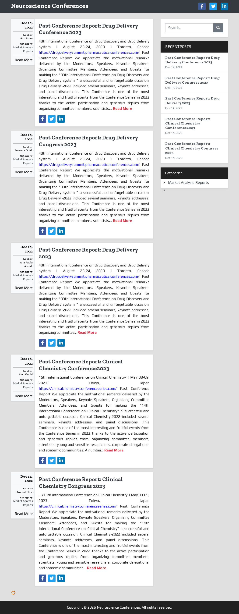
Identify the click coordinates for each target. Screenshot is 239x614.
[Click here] (202, 6)
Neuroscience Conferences (49, 6)
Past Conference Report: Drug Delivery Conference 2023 (88, 29)
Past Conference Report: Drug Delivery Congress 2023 (88, 141)
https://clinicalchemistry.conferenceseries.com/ (78, 388)
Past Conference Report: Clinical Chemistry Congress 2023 (81, 482)
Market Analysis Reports (23, 49)
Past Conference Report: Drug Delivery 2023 (88, 253)
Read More (24, 60)
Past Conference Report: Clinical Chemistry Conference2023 (81, 365)
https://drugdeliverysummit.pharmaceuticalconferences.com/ (89, 52)
